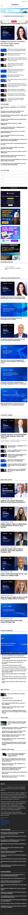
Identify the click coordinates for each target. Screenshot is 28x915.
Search (25, 16)
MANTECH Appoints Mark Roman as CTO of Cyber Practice (13, 837)
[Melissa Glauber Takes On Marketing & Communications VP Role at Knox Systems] (14, 514)
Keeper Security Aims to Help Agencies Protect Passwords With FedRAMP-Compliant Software (16, 754)
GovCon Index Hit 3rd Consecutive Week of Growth (14, 676)
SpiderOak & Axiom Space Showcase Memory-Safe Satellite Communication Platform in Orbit (14, 732)
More (17, 441)
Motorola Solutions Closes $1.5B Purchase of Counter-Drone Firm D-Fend (12, 852)
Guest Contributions (5, 821)
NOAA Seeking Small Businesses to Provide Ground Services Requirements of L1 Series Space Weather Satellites (14, 743)
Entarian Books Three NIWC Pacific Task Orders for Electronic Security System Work (13, 156)
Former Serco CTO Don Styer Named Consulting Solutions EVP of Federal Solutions (15, 100)
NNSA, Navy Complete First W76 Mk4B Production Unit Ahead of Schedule (13, 893)
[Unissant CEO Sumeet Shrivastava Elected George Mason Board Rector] (14, 490)
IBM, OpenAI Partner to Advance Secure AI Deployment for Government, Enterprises (12, 404)
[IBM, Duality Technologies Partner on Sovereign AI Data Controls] (14, 310)
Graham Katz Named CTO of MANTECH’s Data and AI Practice (14, 855)
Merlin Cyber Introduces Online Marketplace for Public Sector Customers (13, 764)
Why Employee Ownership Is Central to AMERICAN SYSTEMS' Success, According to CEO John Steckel (13, 269)
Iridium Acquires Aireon (7, 698)
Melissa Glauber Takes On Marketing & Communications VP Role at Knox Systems (14, 525)
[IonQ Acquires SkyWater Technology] (4, 694)
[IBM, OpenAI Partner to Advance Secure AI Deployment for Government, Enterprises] (14, 395)
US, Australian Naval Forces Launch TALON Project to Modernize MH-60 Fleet (14, 896)
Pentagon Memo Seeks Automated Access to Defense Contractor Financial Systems (12, 881)
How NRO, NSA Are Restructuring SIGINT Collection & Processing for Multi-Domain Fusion (13, 164)
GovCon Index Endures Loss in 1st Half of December (14, 660)
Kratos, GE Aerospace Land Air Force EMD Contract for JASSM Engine (14, 152)
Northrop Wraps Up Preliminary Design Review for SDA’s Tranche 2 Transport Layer (16, 723)
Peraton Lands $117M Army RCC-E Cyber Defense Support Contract (12, 136)
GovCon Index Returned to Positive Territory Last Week (13, 682)
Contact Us (3, 824)
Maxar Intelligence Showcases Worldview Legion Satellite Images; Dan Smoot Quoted (13, 735)
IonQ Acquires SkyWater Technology (16, 693)
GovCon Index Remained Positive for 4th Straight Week (13, 674)
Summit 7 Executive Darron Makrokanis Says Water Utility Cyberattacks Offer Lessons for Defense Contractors (17, 59)
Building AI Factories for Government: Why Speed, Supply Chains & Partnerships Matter (13, 43)
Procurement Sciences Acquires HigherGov (12, 700)
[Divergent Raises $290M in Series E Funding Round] (14, 644)
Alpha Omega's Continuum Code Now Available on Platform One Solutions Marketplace (15, 65)
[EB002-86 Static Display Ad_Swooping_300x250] (10, 216)
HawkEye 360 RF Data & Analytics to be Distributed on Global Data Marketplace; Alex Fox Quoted (14, 728)
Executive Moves (5, 498)
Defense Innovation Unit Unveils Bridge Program (13, 878)
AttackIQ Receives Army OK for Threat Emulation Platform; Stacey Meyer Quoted (13, 776)
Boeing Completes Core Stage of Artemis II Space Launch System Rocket (13, 739)
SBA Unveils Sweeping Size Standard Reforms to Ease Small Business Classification (13, 875)
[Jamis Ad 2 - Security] (10, 234)
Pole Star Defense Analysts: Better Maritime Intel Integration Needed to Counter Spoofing (12, 112)
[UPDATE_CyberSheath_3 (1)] (10, 251)
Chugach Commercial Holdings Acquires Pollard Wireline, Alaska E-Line (13, 707)
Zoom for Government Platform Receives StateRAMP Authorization (14, 773)
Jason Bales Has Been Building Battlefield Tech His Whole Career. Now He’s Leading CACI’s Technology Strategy (14, 711)
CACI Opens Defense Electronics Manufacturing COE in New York (14, 144)
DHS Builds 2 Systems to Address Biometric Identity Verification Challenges (14, 906)
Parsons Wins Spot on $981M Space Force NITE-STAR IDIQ (13, 108)
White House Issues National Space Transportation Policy (14, 885)
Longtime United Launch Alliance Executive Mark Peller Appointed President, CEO (12, 550)
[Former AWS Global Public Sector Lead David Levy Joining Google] (14, 564)
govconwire (6, 829)
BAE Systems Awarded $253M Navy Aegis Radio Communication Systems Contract (12, 833)
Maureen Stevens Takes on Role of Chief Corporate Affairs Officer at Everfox (14, 598)
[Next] (26, 22)
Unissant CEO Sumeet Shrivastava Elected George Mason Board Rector (13, 501)
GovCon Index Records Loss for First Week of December (12, 663)
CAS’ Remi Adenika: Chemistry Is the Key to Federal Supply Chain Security (13, 132)
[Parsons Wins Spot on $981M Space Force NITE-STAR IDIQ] (4, 446)
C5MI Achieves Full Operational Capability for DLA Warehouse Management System (14, 23)
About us (2, 819)
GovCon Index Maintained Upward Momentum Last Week (14, 679)
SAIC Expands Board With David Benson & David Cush (11, 621)
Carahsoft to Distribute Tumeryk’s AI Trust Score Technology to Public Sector (13, 339)
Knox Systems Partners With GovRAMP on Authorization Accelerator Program (14, 116)
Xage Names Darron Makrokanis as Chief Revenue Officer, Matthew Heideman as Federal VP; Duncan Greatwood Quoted (14, 760)
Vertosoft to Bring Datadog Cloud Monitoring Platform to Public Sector (13, 120)
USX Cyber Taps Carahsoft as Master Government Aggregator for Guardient (12, 148)
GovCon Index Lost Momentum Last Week (12, 665)
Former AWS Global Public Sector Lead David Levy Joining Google (14, 574)
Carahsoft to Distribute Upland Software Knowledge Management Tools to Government (14, 383)
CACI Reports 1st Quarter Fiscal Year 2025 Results (13, 667)
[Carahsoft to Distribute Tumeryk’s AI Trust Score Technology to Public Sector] (14, 331)
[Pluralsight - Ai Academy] (10, 199)
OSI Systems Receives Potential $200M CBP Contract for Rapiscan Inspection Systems (14, 160)
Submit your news (4, 823)
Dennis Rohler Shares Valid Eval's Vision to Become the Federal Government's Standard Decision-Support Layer (17, 85)
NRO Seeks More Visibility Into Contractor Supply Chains (13, 889)
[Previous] (1, 22)
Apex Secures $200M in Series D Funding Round (13, 655)
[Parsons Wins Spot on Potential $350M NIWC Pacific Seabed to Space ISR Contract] (14, 426)
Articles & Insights (5, 820)
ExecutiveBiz (4, 787)
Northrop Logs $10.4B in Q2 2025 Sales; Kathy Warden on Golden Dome (14, 658)
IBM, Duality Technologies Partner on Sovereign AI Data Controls (11, 318)
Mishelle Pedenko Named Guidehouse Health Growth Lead (12, 848)
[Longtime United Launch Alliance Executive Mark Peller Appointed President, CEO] (14, 539)
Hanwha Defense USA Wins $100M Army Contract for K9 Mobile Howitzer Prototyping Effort (14, 140)
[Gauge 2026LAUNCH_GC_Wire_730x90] (14, 10)
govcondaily (6, 871)
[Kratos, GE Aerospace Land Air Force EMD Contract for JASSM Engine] (4, 460)
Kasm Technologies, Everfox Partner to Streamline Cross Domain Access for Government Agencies (16, 71)
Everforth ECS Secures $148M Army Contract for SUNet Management (13, 865)
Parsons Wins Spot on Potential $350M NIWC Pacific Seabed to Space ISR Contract (14, 436)
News (11, 498)
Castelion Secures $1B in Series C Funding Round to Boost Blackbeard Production (13, 128)
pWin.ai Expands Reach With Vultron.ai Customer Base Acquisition (13, 703)
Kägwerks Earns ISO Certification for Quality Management (11, 124)
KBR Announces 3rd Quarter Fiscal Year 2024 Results (14, 669)
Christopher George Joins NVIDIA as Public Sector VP (13, 844)
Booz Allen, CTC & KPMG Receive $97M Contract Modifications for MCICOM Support (13, 840)
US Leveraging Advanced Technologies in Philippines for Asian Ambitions (14, 900)
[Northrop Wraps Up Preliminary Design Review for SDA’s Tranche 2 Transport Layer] (4, 723)
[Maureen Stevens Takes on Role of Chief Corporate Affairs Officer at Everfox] (14, 587)
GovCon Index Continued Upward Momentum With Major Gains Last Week (14, 671)
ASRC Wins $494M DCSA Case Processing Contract (13, 858)
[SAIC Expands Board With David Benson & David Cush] (14, 610)
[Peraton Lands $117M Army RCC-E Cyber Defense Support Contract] (4, 451)
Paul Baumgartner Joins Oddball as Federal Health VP (13, 862)
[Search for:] (14, 16)
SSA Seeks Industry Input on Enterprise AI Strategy (14, 903)
